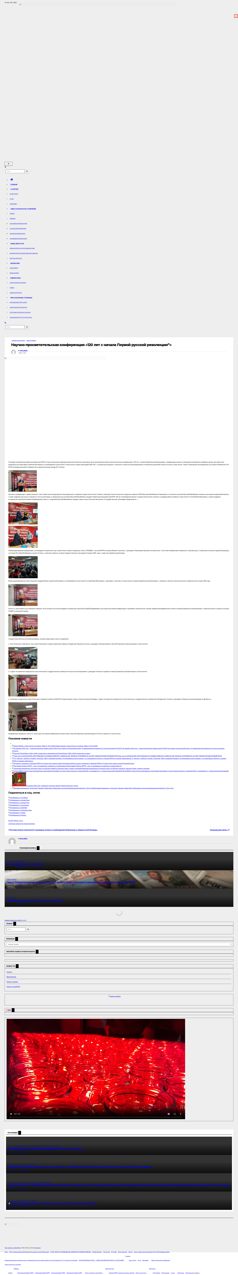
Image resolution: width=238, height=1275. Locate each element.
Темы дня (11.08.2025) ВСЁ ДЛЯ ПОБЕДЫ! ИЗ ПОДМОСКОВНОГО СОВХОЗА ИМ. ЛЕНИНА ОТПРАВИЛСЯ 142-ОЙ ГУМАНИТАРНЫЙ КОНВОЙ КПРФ (170, 756)
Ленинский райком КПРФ (17, 233)
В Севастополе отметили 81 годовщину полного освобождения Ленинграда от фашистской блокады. (54, 830)
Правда (12, 287)
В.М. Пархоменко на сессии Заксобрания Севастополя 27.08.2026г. (45, 1148)
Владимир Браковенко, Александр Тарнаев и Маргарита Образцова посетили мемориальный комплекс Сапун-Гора (133, 788)
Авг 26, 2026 (13, 1206)
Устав (11, 199)
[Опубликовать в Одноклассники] (20, 810)
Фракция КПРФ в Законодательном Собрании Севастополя (45, 1146)
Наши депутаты (17, 243)
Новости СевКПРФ (31, 340)
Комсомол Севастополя (18, 340)
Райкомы (12, 218)
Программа (13, 204)
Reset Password (122, 1252)
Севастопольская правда (18, 282)
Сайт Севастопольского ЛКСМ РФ (20, 312)
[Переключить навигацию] (8, 164)
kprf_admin (24, 350)
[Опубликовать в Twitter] (16, 813)
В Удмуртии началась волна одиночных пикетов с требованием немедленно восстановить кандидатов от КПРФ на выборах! (79, 1166)
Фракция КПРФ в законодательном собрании (24, 253)
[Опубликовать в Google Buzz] (19, 800)
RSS (9, 1010)
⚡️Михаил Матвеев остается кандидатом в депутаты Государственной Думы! (52, 1203)
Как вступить (14, 194)
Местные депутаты (16, 258)
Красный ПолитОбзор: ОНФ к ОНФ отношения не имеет (71, 753)
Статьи (173, 1273)
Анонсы (9, 972)
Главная (13, 184)
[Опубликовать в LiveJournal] (18, 805)
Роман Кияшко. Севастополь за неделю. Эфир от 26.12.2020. (77, 746)
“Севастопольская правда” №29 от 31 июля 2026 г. (35, 900)
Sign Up (130, 1252)
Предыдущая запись (219, 830)
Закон (10, 1146)
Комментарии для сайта (15, 920)
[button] (5, 167)
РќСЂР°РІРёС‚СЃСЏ (15, 821)
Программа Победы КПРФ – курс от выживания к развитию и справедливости (95, 766)
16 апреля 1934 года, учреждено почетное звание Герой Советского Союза (52, 786)
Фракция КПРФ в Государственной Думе (22, 248)
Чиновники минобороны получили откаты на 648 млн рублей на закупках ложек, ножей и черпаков (115, 768)
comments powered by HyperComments (21, 824)
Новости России (31, 1164)
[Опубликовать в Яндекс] (17, 815)
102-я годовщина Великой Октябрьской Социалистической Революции (29, 1252)
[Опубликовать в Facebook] (18, 798)
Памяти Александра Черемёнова (160, 1260)
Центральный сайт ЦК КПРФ (18, 302)
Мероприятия (11, 977)
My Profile (114, 1252)
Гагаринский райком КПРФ (18, 228)
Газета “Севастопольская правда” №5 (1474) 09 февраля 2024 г (152, 1252)
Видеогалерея (14, 273)
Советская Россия (16, 292)
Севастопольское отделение (23, 209)
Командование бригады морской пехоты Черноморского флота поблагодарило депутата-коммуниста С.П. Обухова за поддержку (41, 1260)
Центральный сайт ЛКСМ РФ (18, 307)
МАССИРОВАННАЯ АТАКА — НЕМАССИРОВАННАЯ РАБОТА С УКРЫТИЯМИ (101, 1260)
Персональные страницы (21, 297)
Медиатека (15, 263)
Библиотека (15, 278)
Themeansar (37, 1248)
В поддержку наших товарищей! (25, 863)
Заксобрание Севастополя (20, 1146)
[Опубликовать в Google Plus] (18, 803)
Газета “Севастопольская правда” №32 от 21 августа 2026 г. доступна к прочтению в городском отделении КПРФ (71, 882)
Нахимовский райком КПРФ (18, 238)
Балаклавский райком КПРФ (18, 223)
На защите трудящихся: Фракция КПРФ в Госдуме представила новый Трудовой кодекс (104, 763)
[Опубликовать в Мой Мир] (17, 808)
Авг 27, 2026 (13, 1152)
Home (6, 1252)
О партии (14, 189)
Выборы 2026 (10, 861)
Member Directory (97, 1252)
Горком (12, 213)
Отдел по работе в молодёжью (93, 1273)
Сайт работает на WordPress (13, 1248)
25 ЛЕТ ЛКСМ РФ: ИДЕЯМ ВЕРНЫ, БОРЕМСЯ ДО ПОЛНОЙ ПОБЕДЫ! (70, 1252)
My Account (106, 1252)
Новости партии (12, 982)
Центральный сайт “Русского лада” (21, 317)
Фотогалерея (14, 268)
